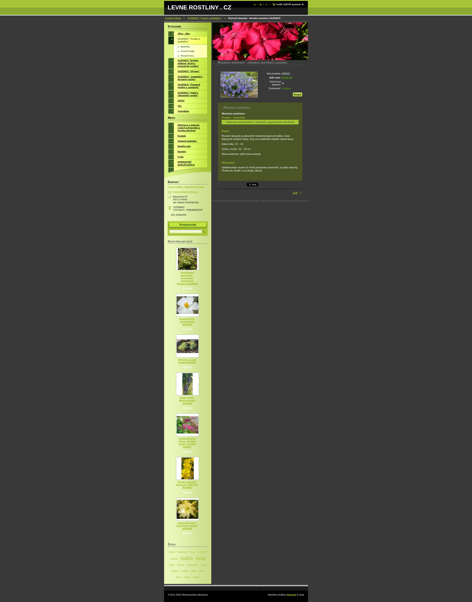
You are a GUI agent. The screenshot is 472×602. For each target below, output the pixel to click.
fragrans (185, 571)
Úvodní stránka (173, 18)
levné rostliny (192, 565)
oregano (172, 552)
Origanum (181, 565)
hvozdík (196, 577)
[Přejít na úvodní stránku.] (255, 4)
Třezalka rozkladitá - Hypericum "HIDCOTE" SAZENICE (187, 485)
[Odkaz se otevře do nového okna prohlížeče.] (239, 84)
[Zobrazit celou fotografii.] (187, 258)
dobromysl (175, 571)
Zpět (295, 193)
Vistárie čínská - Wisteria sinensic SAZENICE (187, 400)
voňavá (201, 571)
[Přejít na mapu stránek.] (261, 4)
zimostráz (174, 559)
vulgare (171, 565)
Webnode (291, 595)
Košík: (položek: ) (290, 4)
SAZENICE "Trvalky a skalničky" (205, 18)
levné (200, 558)
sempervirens (183, 552)
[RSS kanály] (267, 4)
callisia (193, 571)
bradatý (187, 577)
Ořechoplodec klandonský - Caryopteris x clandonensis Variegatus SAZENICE (187, 278)
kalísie (178, 577)
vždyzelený (202, 552)
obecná (203, 565)
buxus (193, 552)
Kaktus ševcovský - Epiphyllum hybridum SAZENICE (187, 526)
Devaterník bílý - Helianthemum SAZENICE (187, 322)
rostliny (186, 558)
